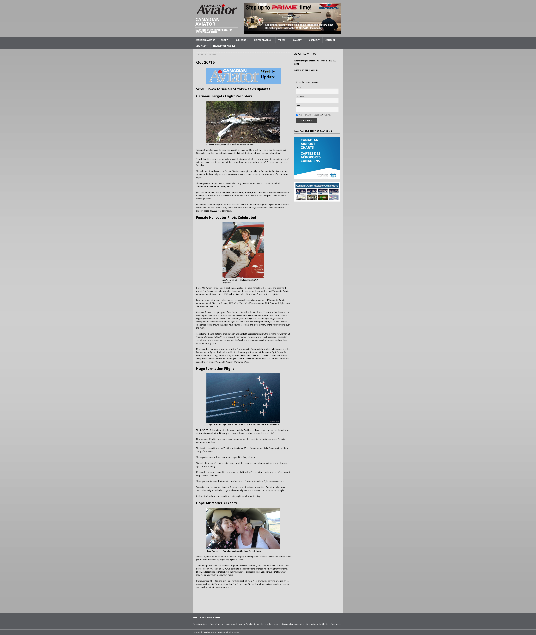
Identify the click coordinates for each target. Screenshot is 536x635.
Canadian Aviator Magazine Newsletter (315, 115)
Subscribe (241, 40)
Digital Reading (262, 40)
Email (298, 105)
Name (298, 87)
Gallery (297, 40)
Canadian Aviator (205, 40)
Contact (330, 40)
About (224, 40)
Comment (314, 40)
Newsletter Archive (224, 46)
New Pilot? (202, 46)
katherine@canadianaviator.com (311, 60)
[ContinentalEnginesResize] (292, 32)
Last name (300, 96)
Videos (281, 40)
